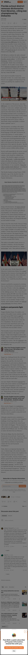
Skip (14, 651)
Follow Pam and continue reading (14, 647)
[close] (25, 631)
